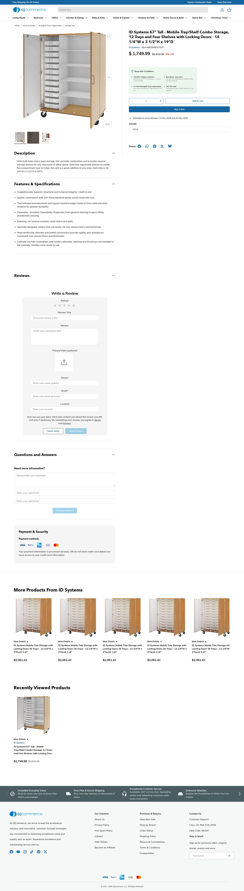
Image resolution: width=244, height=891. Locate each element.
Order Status (146, 830)
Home (17, 25)
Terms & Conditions (150, 847)
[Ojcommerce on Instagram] (25, 850)
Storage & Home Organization (50, 25)
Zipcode (133, 124)
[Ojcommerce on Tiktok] (32, 850)
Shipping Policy (148, 836)
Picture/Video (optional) (64, 350)
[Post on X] (162, 146)
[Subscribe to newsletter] (229, 855)
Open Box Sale (147, 819)
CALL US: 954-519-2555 (202, 825)
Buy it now (179, 109)
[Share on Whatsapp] (147, 146)
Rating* (65, 300)
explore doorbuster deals (200, 2)
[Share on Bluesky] (170, 146)
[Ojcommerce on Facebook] (11, 850)
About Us (99, 819)
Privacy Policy (102, 825)
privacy (67, 423)
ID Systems (134, 47)
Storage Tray (70, 25)
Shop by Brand (147, 825)
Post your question (64, 510)
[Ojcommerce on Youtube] (18, 850)
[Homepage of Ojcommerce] (29, 9)
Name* (64, 377)
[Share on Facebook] (139, 146)
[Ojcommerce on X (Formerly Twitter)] (45, 850)
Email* (64, 390)
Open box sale (224, 2)
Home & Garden (29, 25)
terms (98, 420)
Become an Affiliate (105, 847)
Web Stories (101, 841)
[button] (55, 305)
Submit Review (76, 431)
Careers (99, 836)
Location (64, 403)
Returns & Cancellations (152, 841)
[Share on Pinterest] (155, 146)
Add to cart (197, 101)
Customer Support (199, 819)
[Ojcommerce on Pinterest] (38, 850)
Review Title (64, 312)
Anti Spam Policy (104, 830)
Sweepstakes (147, 853)
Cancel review (53, 431)
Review (64, 325)
